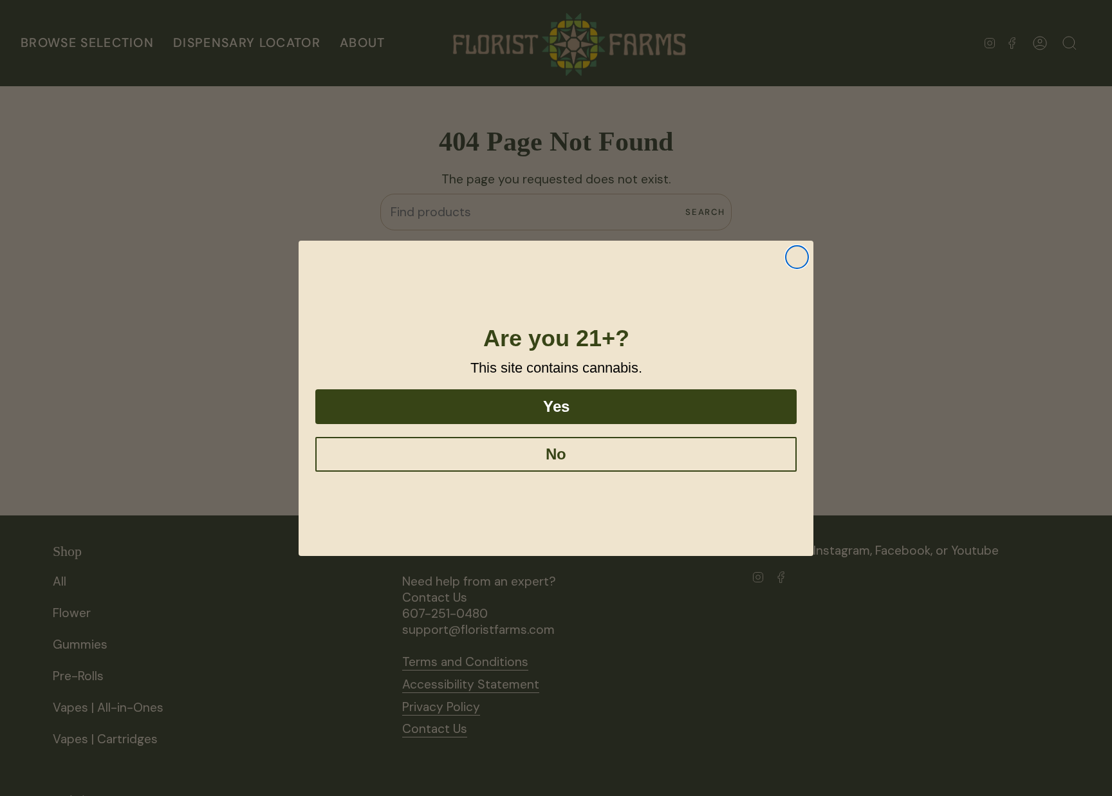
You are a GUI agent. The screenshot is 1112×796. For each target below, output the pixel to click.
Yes (556, 406)
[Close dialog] (797, 257)
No (556, 454)
